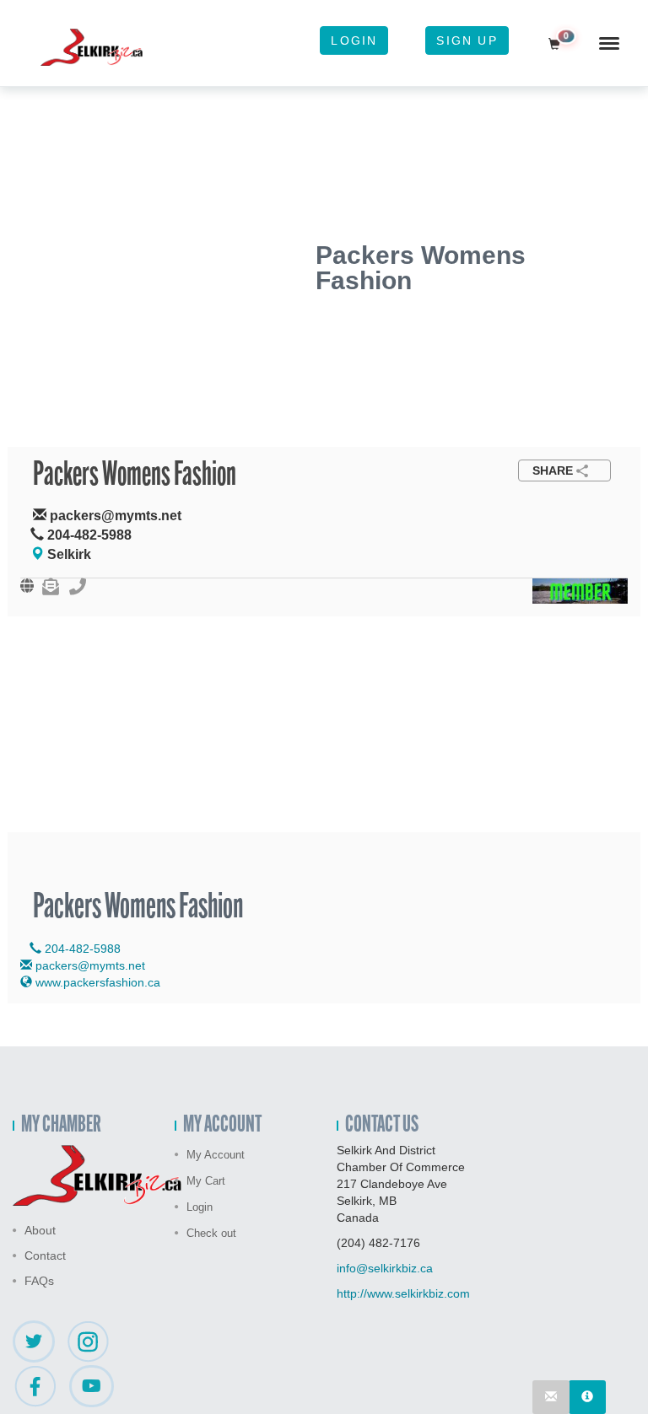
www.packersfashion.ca (96, 982)
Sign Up (466, 40)
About (40, 1230)
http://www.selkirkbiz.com (403, 1293)
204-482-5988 (81, 948)
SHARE (552, 470)
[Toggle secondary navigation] (609, 43)
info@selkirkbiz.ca (385, 1268)
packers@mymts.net (90, 965)
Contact (45, 1255)
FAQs (39, 1281)
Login (354, 40)
